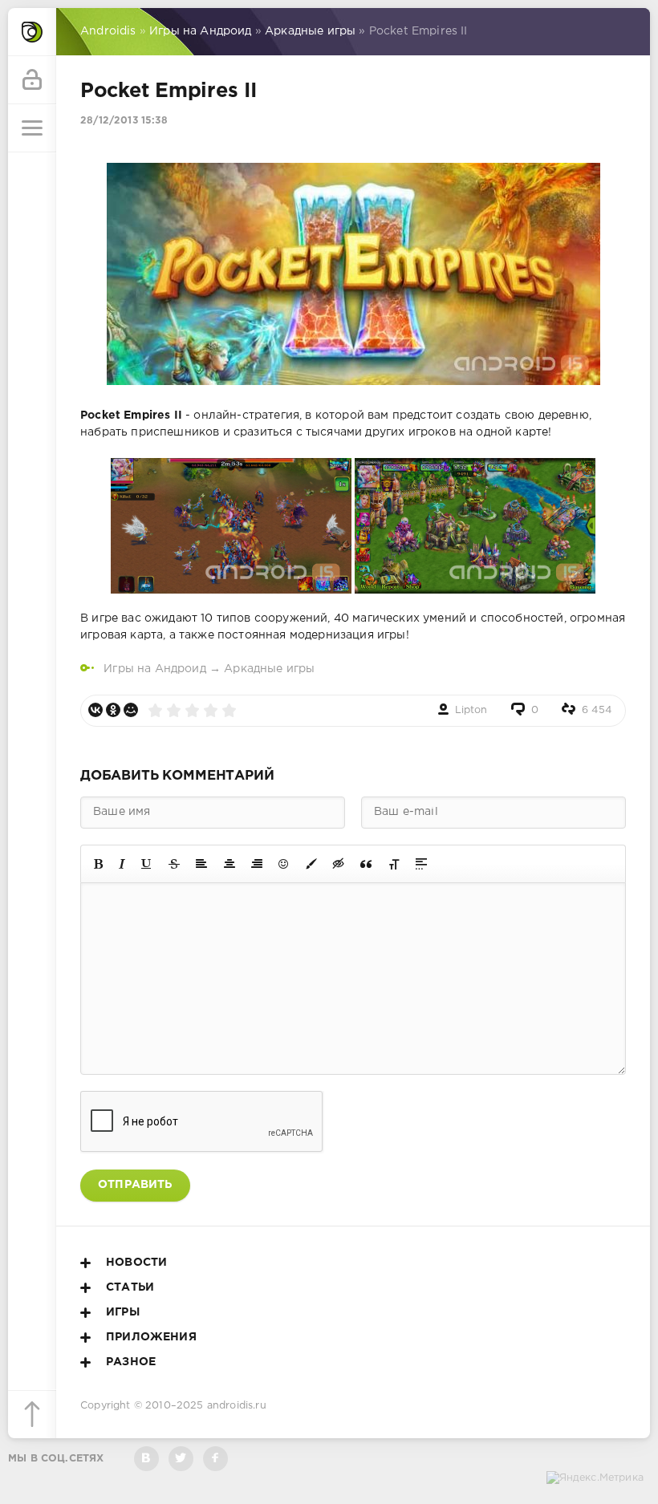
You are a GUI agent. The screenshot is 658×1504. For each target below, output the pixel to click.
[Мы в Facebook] (215, 1458)
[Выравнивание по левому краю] (201, 863)
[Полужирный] (98, 863)
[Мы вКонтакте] (146, 1458)
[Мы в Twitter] (181, 1458)
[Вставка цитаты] (366, 863)
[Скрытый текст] (338, 863)
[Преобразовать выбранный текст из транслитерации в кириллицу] (394, 863)
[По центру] (229, 863)
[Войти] (32, 80)
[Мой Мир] (131, 710)
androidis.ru (236, 1405)
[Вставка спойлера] (421, 863)
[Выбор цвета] (311, 863)
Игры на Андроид (155, 669)
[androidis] (32, 32)
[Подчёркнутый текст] (146, 863)
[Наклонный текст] (122, 863)
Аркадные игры (269, 669)
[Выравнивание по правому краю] (256, 863)
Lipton (471, 710)
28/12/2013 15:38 (124, 120)
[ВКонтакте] (95, 710)
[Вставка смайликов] (284, 863)
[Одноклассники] (113, 710)
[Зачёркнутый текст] (174, 863)
